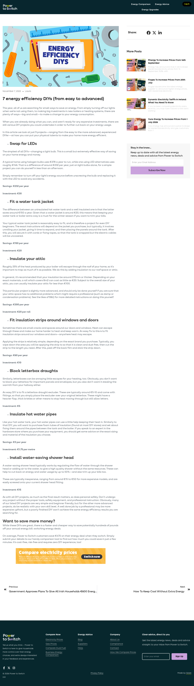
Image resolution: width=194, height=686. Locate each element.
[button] (149, 32)
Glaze (188, 673)
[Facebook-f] (4, 668)
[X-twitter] (9, 668)
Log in (186, 4)
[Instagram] (13, 668)
